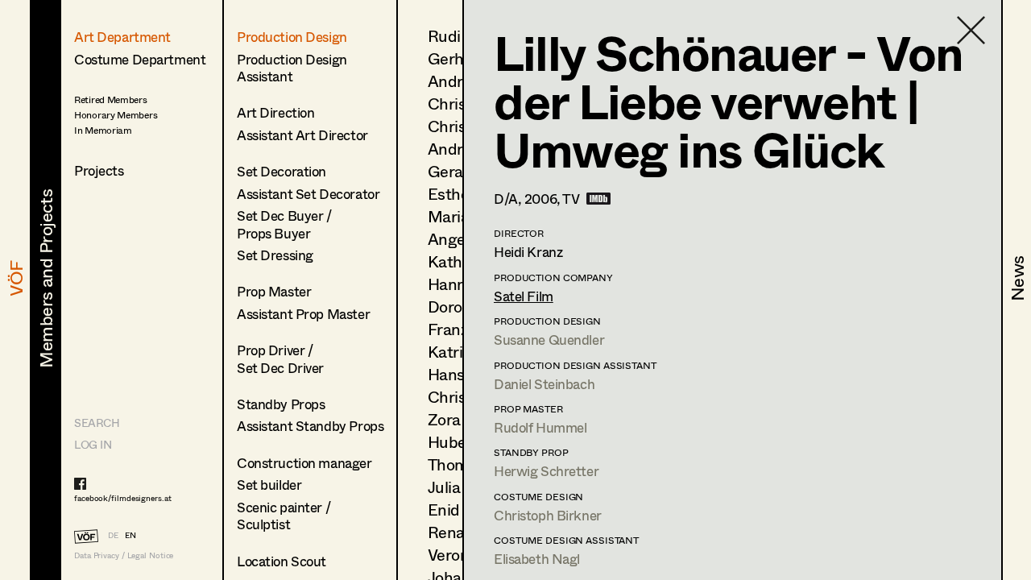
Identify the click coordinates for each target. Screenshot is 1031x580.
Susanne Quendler (549, 339)
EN (130, 534)
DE (113, 534)
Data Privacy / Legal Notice (123, 555)
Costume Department (139, 59)
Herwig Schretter (546, 471)
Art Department (122, 37)
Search (96, 422)
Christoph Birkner (548, 515)
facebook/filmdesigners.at (123, 497)
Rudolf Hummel (540, 427)
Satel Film (523, 296)
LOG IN (92, 444)
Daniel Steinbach (544, 384)
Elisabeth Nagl (537, 559)
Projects (99, 170)
